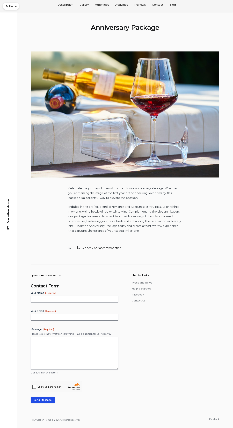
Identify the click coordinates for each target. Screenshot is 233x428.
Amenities (102, 4)
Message (42, 329)
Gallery (84, 4)
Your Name (43, 292)
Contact (157, 4)
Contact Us (138, 300)
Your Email (43, 311)
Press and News (142, 282)
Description (65, 4)
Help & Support (141, 288)
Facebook (138, 294)
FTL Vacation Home (8, 214)
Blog (172, 4)
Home (13, 6)
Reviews (140, 4)
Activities (121, 4)
